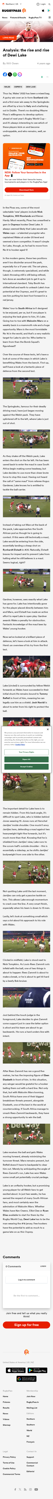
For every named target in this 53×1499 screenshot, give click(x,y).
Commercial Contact (32, 1464)
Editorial (30, 1471)
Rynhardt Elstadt (12, 549)
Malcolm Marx (35, 320)
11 (47, 76)
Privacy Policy (9, 1457)
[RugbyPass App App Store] (16, 1371)
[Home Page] (14, 10)
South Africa (25, 308)
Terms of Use (8, 1462)
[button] (50, 17)
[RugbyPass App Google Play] (37, 1371)
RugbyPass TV (35, 17)
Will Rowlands (23, 216)
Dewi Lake (30, 87)
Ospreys (18, 87)
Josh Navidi (38, 702)
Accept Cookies (26, 766)
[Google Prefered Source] (26, 1379)
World (29, 1430)
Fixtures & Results (18, 17)
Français (30, 1441)
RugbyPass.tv (33, 1402)
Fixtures (6, 1402)
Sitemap (6, 1425)
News (4, 17)
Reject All (26, 759)
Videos (6, 1419)
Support (30, 1457)
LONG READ (8, 37)
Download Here (26, 190)
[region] (26, 749)
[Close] (48, 729)
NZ (28, 1436)
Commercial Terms (11, 1474)
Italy (28, 106)
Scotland (38, 97)
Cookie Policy (9, 1468)
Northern (31, 1419)
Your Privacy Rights (26, 752)
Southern (31, 1424)
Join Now (31, 1396)
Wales (7, 87)
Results (6, 1407)
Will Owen (12, 63)
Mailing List (32, 1407)
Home (5, 1396)
